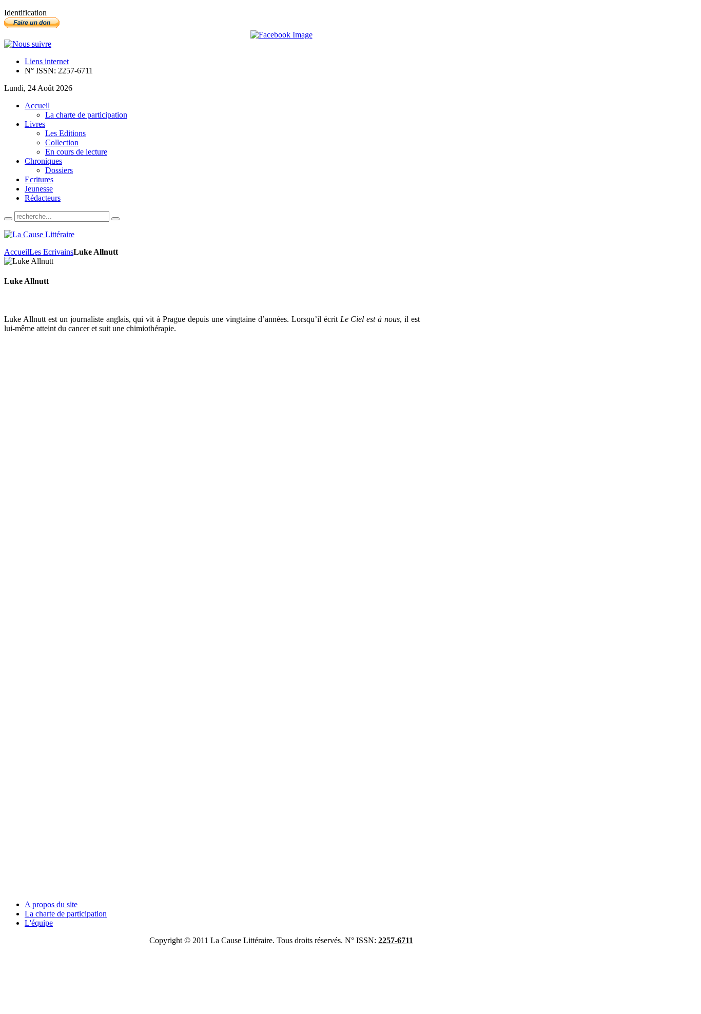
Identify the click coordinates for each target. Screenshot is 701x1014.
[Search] (8, 218)
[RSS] (27, 44)
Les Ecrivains (51, 251)
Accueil (16, 251)
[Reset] (115, 218)
